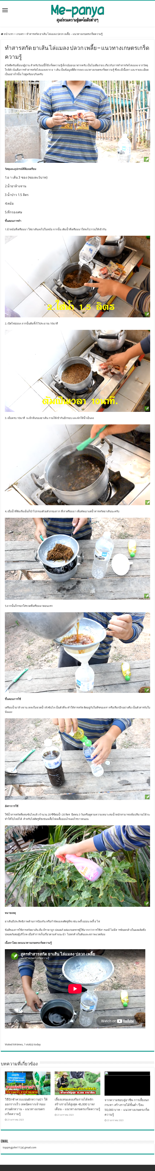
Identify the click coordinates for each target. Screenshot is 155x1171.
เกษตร (20, 34)
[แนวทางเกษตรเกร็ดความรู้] (77, 13)
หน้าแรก (8, 34)
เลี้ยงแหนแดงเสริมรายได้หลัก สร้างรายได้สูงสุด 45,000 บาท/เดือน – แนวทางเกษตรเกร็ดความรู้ (77, 1104)
